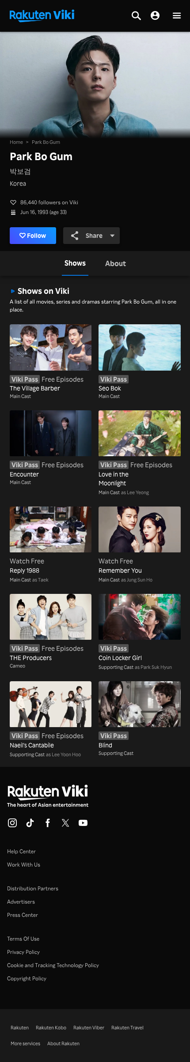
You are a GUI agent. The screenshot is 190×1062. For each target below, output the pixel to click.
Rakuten (20, 1027)
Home (16, 142)
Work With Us (23, 864)
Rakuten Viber (88, 1027)
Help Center (21, 851)
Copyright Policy (26, 978)
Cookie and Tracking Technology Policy (53, 965)
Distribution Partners (32, 888)
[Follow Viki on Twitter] (65, 825)
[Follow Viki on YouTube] (83, 825)
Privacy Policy (23, 952)
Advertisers (21, 901)
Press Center (22, 915)
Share (94, 235)
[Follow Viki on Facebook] (47, 825)
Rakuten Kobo (51, 1027)
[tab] (75, 263)
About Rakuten (63, 1043)
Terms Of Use (23, 938)
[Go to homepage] (42, 15)
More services (25, 1043)
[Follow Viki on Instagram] (12, 825)
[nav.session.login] (155, 16)
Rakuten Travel (127, 1027)
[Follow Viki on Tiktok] (30, 825)
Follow (36, 235)
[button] (177, 16)
